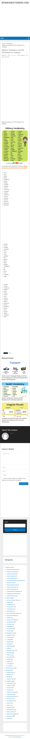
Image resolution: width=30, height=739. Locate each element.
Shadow (9, 659)
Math (8, 648)
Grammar (8, 598)
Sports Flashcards (11, 589)
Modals (9, 617)
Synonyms (9, 716)
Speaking (8, 670)
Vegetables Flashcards (13, 593)
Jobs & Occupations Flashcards (15, 580)
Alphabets (9, 635)
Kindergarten (9, 633)
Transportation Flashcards (13, 591)
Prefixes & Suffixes (11, 620)
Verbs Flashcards (11, 595)
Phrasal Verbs (10, 709)
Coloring (9, 637)
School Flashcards (11, 587)
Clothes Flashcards (12, 571)
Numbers (9, 652)
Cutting (9, 639)
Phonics (9, 655)
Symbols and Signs (12, 714)
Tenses (9, 631)
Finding (9, 644)
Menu (2, 38)
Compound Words (11, 696)
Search (6, 522)
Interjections (10, 672)
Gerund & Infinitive (11, 615)
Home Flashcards (11, 578)
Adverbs (9, 687)
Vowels (9, 666)
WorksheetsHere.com (15, 2)
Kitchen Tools (10, 582)
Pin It (10, 353)
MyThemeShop (17, 737)
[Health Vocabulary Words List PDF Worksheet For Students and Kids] (15, 389)
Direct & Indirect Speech (13, 613)
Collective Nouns (11, 692)
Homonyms (10, 698)
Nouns (8, 705)
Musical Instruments (12, 585)
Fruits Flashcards (11, 576)
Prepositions (10, 622)
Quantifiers (9, 626)
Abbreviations (10, 683)
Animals (9, 690)
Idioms (8, 703)
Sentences (10, 628)
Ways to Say (10, 679)
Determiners (10, 611)
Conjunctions (10, 606)
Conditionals (10, 604)
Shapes (9, 661)
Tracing (9, 663)
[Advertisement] (15, 21)
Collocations (10, 694)
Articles (9, 602)
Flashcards (8, 567)
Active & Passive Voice (13, 600)
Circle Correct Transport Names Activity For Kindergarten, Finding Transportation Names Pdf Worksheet (15, 377)
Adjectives (9, 685)
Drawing (9, 641)
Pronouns (9, 624)
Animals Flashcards (12, 569)
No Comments (5, 57)
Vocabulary (22, 55)
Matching (9, 646)
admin (4, 55)
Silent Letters (10, 711)
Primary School (10, 668)
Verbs (8, 718)
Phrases (9, 674)
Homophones (10, 701)
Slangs (8, 676)
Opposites (9, 707)
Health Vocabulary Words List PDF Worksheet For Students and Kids (12, 399)
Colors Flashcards (11, 574)
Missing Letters (11, 650)
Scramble (9, 657)
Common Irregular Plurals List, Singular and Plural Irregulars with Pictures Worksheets (14, 420)
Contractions (10, 609)
